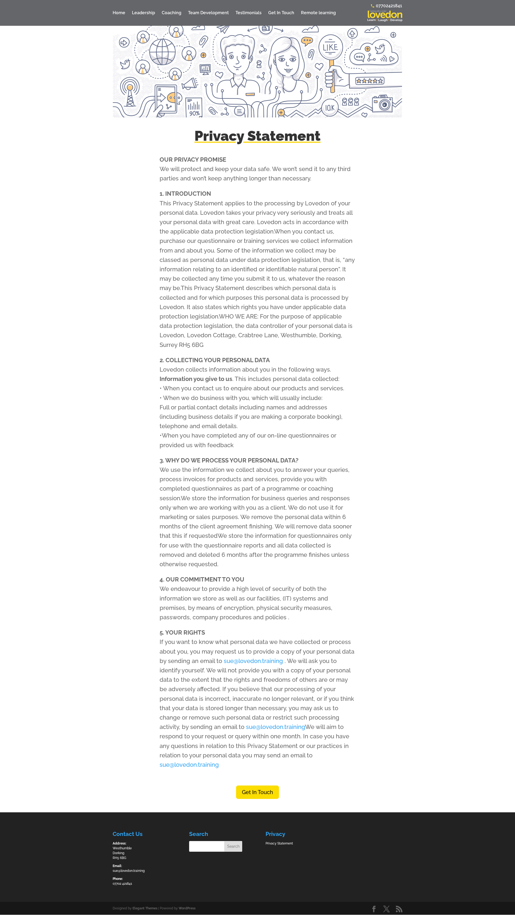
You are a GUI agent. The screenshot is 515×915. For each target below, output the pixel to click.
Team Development (208, 13)
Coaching (171, 13)
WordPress (187, 908)
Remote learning (318, 13)
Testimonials (249, 13)
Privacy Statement (279, 843)
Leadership (143, 13)
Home (119, 13)
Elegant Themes (145, 908)
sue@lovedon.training (253, 660)
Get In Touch (281, 13)
